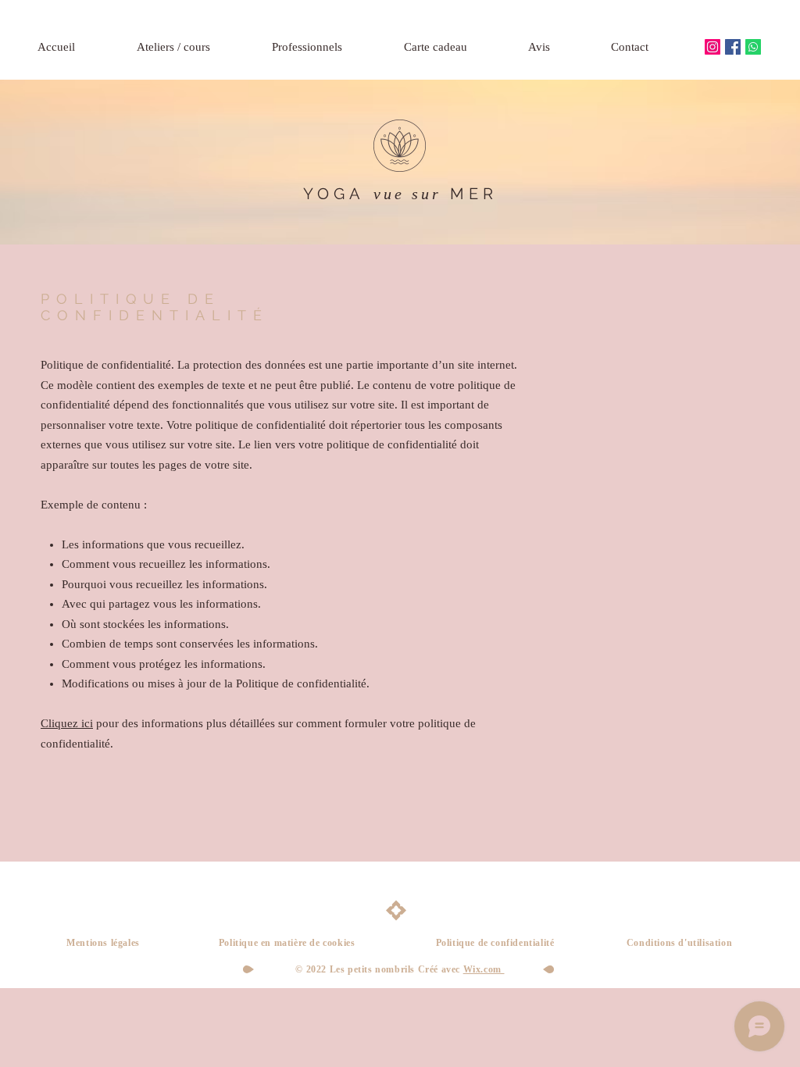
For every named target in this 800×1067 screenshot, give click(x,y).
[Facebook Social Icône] (733, 47)
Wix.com (484, 969)
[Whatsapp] (753, 47)
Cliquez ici (67, 723)
